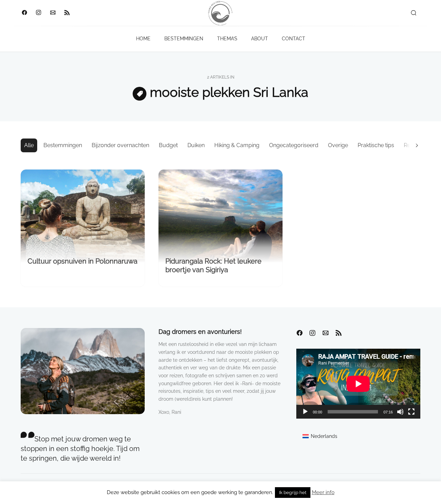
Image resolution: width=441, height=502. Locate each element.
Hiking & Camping (236, 145)
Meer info (323, 492)
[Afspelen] (305, 411)
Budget (168, 145)
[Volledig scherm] (411, 411)
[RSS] (66, 13)
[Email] (52, 13)
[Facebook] (24, 13)
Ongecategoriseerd (293, 145)
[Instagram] (38, 13)
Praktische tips (376, 145)
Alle (29, 145)
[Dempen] (400, 411)
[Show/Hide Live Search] (413, 13)
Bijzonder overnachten (120, 145)
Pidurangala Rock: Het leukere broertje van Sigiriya (213, 265)
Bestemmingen (62, 145)
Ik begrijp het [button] (292, 492)
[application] (358, 384)
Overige (338, 145)
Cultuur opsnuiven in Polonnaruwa (82, 261)
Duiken (196, 145)
